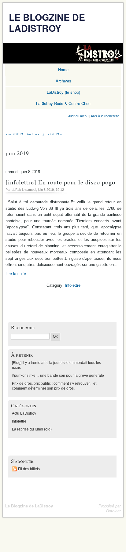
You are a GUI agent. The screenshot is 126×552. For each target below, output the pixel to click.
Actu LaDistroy (24, 413)
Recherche (23, 327)
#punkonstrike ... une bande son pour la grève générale (58, 375)
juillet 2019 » (52, 134)
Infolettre (72, 285)
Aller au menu (78, 116)
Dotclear (113, 511)
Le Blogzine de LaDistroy (47, 22)
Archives (33, 134)
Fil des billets (29, 469)
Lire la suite (16, 273)
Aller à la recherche (105, 116)
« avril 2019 (14, 134)
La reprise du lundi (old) (32, 429)
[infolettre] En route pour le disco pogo (60, 182)
